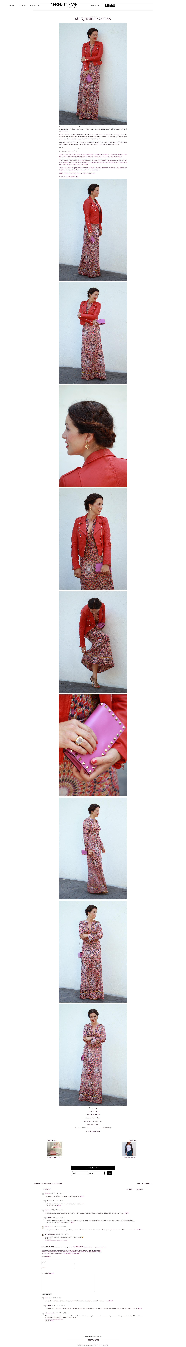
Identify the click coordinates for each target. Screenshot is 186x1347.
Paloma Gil (48, 1226)
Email (43, 1262)
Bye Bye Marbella (145, 1184)
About (11, 5)
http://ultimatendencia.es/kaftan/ (54, 1319)
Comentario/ (48, 1273)
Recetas (34, 5)
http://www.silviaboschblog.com (53, 1240)
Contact (94, 5)
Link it (130, 1189)
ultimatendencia (49, 1313)
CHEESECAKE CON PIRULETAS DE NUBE (47, 1184)
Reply (82, 1196)
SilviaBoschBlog (50, 1234)
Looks (23, 5)
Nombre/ (46, 1256)
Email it (141, 1189)
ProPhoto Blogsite (103, 1345)
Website (44, 1267)
